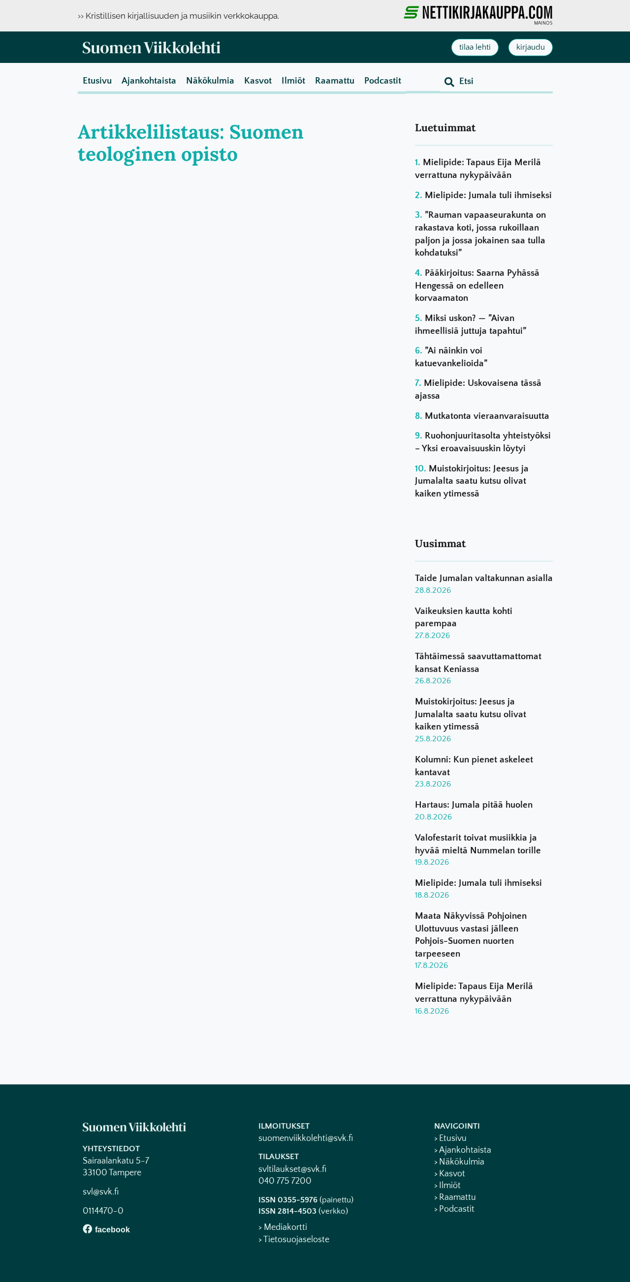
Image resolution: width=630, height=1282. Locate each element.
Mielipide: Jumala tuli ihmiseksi (488, 195)
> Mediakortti (282, 1227)
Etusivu (97, 81)
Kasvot (258, 81)
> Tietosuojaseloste (293, 1240)
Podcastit (382, 81)
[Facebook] (87, 1228)
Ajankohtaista (149, 81)
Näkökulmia (210, 81)
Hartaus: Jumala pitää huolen (474, 805)
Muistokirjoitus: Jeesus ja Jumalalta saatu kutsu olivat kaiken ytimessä (472, 481)
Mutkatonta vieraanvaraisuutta (487, 416)
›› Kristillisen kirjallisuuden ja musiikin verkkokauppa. (178, 16)
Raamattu (334, 81)
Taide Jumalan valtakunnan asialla (484, 578)
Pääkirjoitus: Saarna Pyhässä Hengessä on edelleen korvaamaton (477, 285)
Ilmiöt (293, 81)
